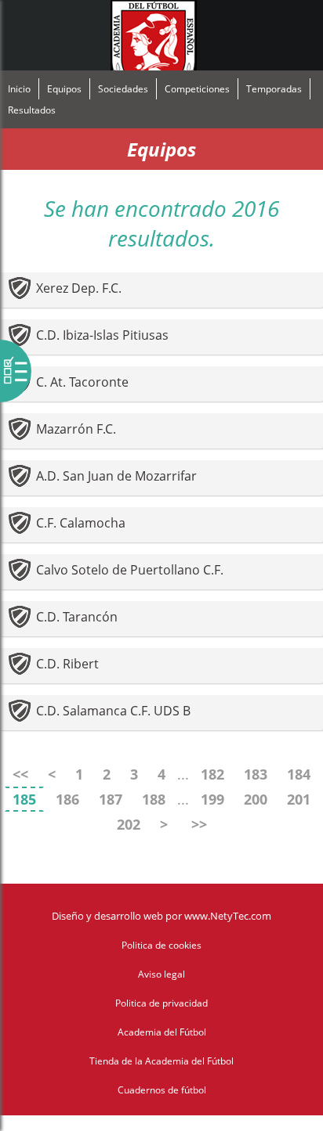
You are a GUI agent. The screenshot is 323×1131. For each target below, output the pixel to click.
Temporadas (274, 88)
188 (153, 799)
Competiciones (197, 88)
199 (212, 799)
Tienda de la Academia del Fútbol (161, 1061)
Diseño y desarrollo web (107, 916)
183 (255, 774)
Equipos (64, 88)
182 (212, 774)
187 (110, 799)
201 (298, 799)
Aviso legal (161, 974)
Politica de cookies (161, 945)
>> (199, 824)
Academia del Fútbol (162, 1032)
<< (20, 774)
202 (128, 824)
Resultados (32, 110)
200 (255, 799)
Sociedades (123, 88)
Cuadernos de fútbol (162, 1090)
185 (24, 799)
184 (298, 774)
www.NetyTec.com (227, 916)
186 (67, 799)
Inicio (19, 88)
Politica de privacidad (161, 1003)
